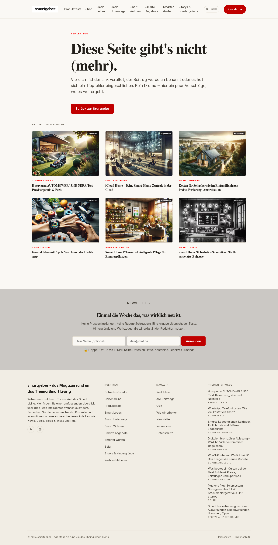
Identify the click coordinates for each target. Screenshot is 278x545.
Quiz (159, 406)
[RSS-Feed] (30, 429)
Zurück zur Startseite (92, 108)
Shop (88, 9)
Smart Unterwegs (118, 9)
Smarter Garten (168, 9)
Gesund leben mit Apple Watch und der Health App (62, 254)
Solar (108, 446)
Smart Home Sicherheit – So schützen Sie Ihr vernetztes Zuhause (208, 254)
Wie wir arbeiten (166, 412)
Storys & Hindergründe (188, 9)
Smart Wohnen (135, 9)
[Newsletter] (40, 429)
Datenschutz (164, 433)
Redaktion (163, 392)
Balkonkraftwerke (116, 392)
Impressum (163, 426)
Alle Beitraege (165, 399)
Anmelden (193, 341)
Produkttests (72, 9)
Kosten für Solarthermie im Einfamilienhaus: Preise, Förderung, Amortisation (208, 187)
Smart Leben (101, 9)
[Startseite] (45, 9)
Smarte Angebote (151, 9)
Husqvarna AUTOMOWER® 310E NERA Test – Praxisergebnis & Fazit (63, 187)
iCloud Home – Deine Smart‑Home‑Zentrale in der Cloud (138, 187)
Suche (213, 9)
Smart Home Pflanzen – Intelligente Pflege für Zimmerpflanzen (135, 254)
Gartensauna (113, 399)
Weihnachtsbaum (116, 460)
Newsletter (235, 9)
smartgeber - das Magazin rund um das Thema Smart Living (58, 388)
